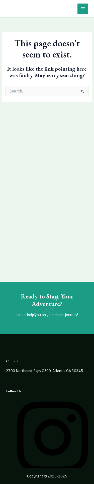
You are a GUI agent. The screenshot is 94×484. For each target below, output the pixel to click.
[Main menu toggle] (82, 9)
